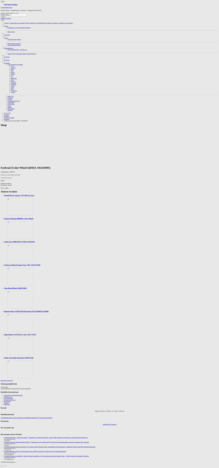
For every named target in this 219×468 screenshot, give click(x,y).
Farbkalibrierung (8, 48)
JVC (12, 75)
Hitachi (13, 74)
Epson (12, 72)
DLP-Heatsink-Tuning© (14, 45)
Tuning (6, 38)
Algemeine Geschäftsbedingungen (13, 395)
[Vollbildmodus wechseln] (4, 465)
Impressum (7, 404)
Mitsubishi (14, 78)
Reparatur (6, 60)
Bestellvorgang (8, 397)
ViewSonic (14, 91)
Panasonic (13, 83)
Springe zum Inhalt (6, 18)
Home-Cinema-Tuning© (14, 43)
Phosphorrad (11, 108)
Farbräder (10, 98)
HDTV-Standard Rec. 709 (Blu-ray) (17, 49)
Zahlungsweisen (8, 398)
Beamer (6, 26)
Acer (12, 66)
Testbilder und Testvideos (109, 424)
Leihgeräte (7, 35)
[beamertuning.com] (6, 7)
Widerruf (6, 403)
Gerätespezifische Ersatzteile (15, 64)
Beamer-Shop (11, 32)
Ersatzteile (7, 63)
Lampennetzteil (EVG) (14, 101)
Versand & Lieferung (9, 400)
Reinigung (7, 57)
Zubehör (10, 110)
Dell (12, 71)
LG (12, 77)
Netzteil (10, 107)
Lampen (10, 99)
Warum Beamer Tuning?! (14, 39)
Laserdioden (11, 102)
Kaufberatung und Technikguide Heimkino (19, 27)
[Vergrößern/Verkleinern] (6, 465)
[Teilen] (3, 465)
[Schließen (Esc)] (1, 465)
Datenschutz (7, 401)
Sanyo (12, 86)
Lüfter (9, 105)
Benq (12, 69)
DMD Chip (11, 96)
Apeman (13, 67)
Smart (12, 87)
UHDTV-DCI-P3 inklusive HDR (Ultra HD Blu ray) (22, 54)
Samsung (13, 84)
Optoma (13, 81)
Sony (12, 89)
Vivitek (13, 92)
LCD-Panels (11, 104)
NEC (12, 80)
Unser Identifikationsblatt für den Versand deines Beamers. (36, 418)
